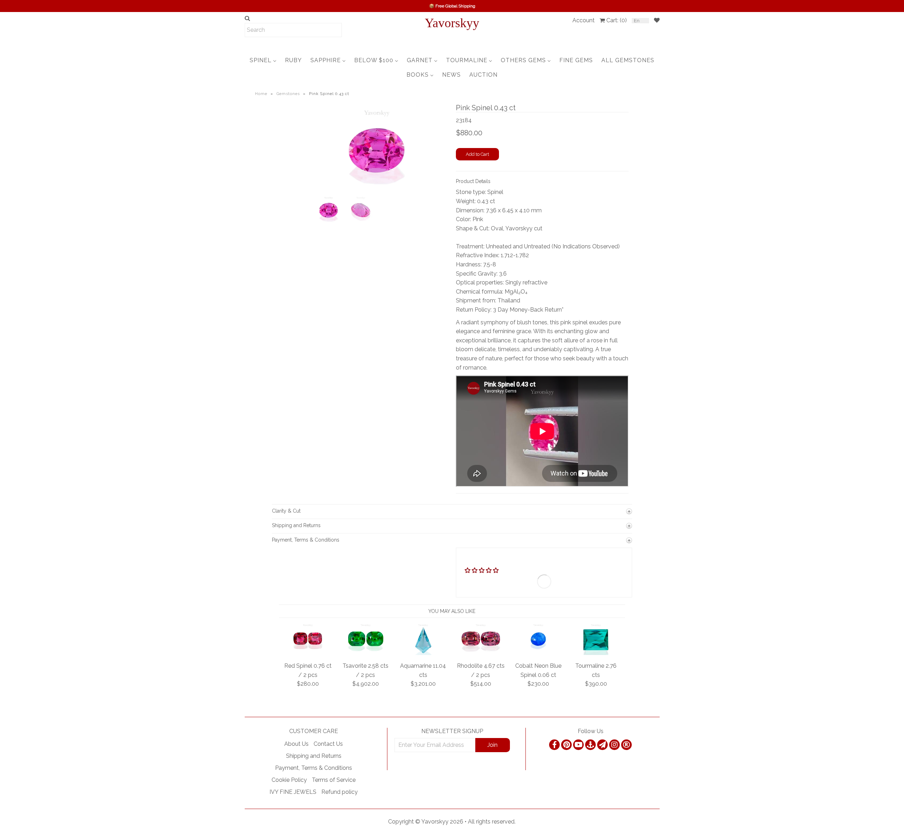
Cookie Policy (289, 780)
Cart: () (616, 20)
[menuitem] (263, 60)
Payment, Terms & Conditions (313, 768)
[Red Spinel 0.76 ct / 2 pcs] (308, 653)
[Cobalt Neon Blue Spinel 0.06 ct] (538, 653)
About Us (296, 743)
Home (261, 94)
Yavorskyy (452, 23)
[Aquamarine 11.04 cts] (423, 653)
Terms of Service (334, 780)
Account (583, 20)
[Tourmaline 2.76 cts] (596, 653)
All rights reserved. (492, 821)
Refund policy (339, 792)
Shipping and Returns (313, 756)
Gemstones (288, 94)
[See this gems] (319, 162)
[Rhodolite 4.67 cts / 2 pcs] (481, 653)
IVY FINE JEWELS (292, 792)
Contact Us (328, 743)
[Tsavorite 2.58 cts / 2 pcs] (365, 653)
